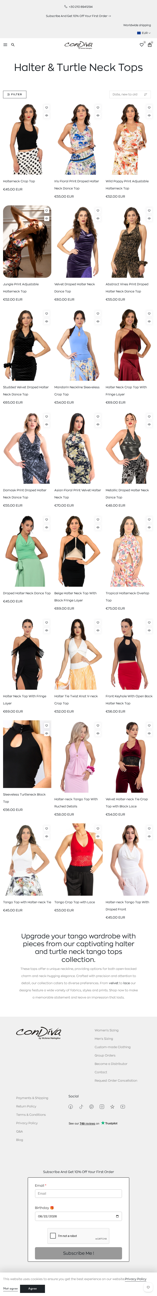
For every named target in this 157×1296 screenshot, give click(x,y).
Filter (16, 94)
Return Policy (26, 1106)
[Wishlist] (46, 107)
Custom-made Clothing (113, 1047)
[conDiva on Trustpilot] (112, 1107)
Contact (101, 1072)
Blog (19, 1140)
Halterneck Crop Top (19, 181)
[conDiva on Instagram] (102, 1107)
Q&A (19, 1131)
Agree (32, 1288)
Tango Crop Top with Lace (74, 902)
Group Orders (105, 1055)
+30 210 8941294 (80, 6)
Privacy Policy (27, 1123)
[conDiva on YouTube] (123, 1107)
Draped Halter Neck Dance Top (27, 593)
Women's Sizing (107, 1030)
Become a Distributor (111, 1063)
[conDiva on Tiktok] (81, 1107)
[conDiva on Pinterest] (91, 1107)
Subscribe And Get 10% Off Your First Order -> (78, 16)
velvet (113, 983)
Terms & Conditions (31, 1114)
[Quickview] (46, 115)
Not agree (10, 1288)
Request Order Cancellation (116, 1080)
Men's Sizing (104, 1038)
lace (126, 983)
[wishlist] (141, 45)
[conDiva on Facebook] (70, 1107)
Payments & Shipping (32, 1098)
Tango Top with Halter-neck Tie (27, 902)
